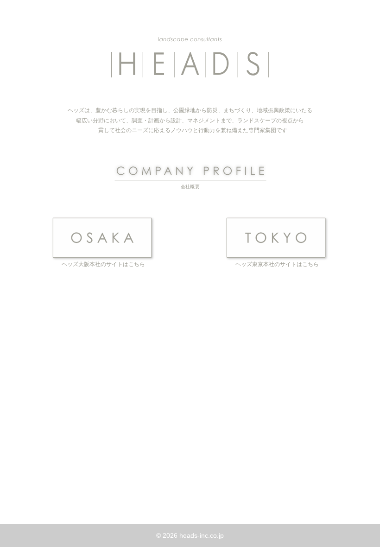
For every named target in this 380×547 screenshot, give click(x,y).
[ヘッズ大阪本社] (103, 238)
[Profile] (190, 175)
